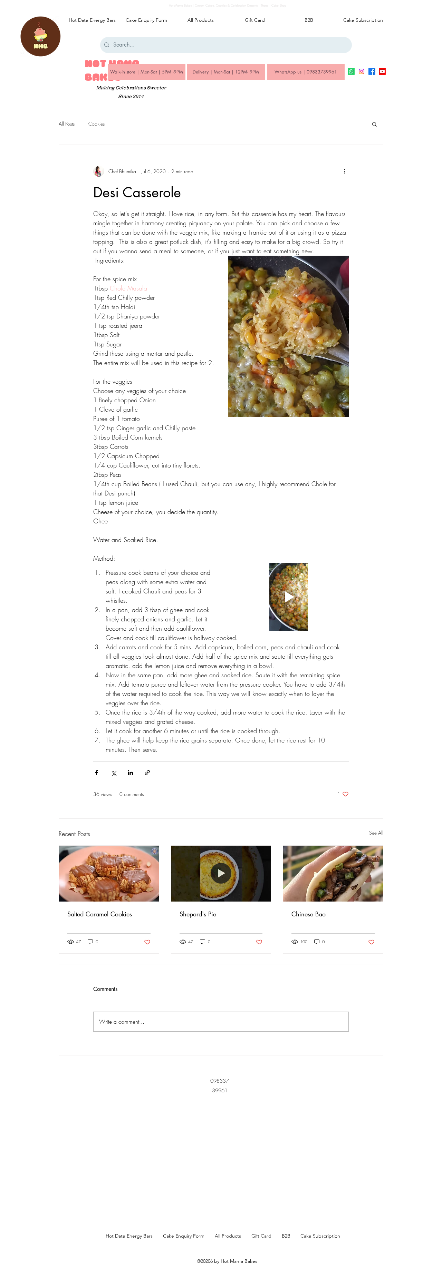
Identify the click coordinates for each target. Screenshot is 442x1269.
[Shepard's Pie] (221, 874)
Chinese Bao (308, 914)
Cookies (96, 123)
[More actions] (344, 171)
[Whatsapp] (351, 71)
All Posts (67, 123)
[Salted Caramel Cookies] (109, 874)
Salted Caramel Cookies (99, 914)
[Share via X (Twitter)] (113, 772)
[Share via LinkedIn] (130, 772)
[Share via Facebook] (96, 772)
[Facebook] (371, 71)
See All (376, 832)
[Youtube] (382, 71)
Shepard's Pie (198, 914)
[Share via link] (147, 772)
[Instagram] (361, 71)
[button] (374, 124)
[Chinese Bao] (333, 874)
